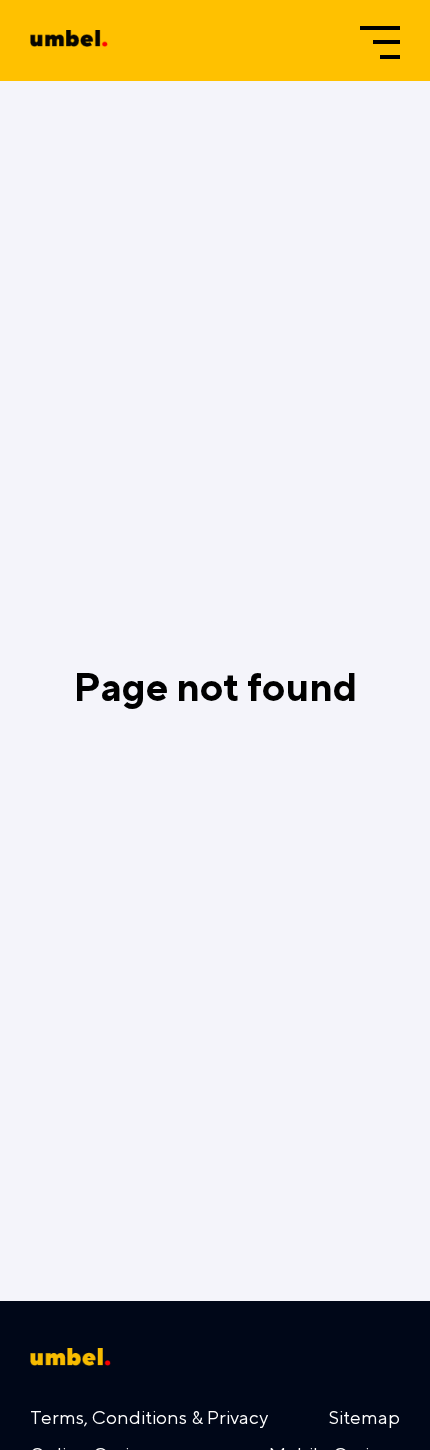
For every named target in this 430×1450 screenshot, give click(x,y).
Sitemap (364, 1417)
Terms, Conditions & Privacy (149, 1417)
